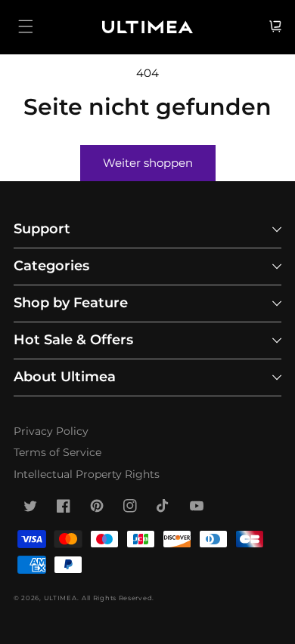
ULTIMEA (60, 598)
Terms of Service (57, 452)
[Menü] (26, 26)
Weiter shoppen (148, 163)
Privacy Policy (51, 431)
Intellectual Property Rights (87, 474)
